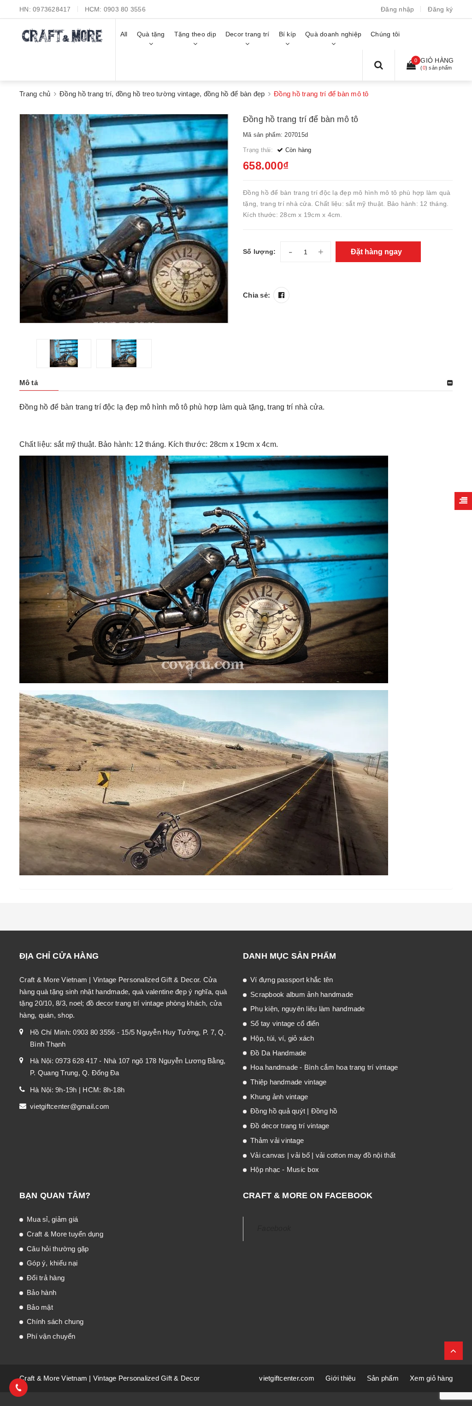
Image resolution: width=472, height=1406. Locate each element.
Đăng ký (440, 9)
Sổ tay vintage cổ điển (284, 1023)
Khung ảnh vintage (279, 1097)
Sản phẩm (383, 1378)
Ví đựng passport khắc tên (291, 980)
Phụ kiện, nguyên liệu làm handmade (307, 1009)
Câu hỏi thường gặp (58, 1249)
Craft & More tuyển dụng (65, 1234)
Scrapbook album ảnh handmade (301, 994)
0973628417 (52, 9)
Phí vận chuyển (51, 1336)
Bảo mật (40, 1307)
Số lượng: (259, 251)
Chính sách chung (55, 1321)
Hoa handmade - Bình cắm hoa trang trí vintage (324, 1067)
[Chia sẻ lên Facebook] (281, 295)
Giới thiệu (340, 1378)
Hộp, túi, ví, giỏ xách (282, 1038)
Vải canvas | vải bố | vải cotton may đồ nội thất (322, 1155)
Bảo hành (41, 1292)
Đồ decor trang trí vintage (290, 1126)
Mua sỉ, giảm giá (52, 1219)
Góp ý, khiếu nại (52, 1263)
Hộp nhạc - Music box (284, 1169)
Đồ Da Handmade (278, 1053)
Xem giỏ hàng (431, 1378)
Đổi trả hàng (46, 1278)
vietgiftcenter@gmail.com (69, 1106)
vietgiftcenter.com (286, 1378)
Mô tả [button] (28, 383)
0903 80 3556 (125, 9)
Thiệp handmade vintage (288, 1082)
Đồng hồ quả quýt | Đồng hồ (293, 1111)
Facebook (274, 1228)
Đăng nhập (397, 9)
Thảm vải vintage (277, 1140)
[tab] (236, 383)
